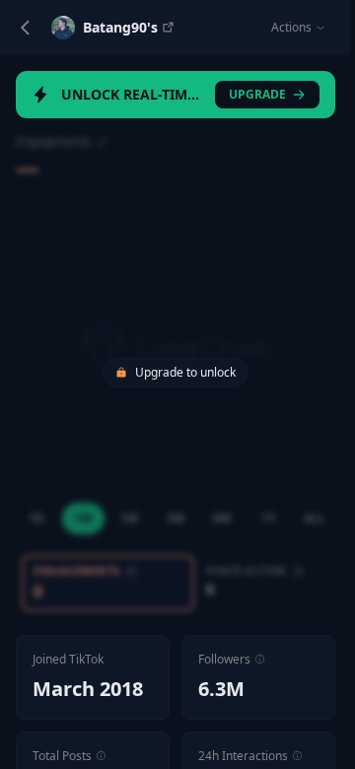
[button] (259, 659)
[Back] (25, 27)
